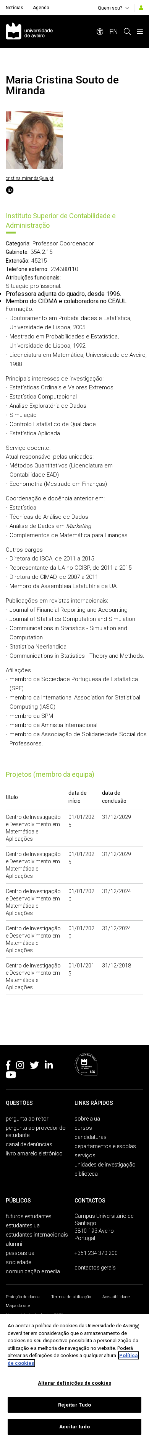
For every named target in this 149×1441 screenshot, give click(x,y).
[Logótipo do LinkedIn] (49, 1067)
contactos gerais (95, 1268)
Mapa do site (18, 1305)
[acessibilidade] (100, 32)
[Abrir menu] (139, 31)
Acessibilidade (116, 1296)
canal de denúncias (29, 1144)
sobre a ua (87, 1119)
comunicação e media (33, 1271)
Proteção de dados (23, 1296)
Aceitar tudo (74, 1427)
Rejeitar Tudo (74, 1405)
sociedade (18, 1262)
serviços (85, 1155)
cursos (83, 1128)
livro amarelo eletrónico (34, 1153)
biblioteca (86, 1174)
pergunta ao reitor (27, 1119)
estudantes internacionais (37, 1235)
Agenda (41, 7)
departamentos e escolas (105, 1146)
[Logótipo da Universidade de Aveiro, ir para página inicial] (29, 32)
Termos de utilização (71, 1296)
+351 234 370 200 (96, 1253)
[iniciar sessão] (141, 7)
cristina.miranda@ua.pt (29, 178)
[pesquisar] (127, 32)
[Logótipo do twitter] (34, 1067)
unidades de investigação (105, 1165)
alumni (14, 1244)
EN (113, 32)
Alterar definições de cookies (74, 1383)
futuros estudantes (29, 1216)
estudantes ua (23, 1225)
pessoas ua (20, 1253)
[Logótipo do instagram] (20, 1067)
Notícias (14, 7)
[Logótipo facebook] (8, 1067)
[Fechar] (136, 1326)
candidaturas (90, 1137)
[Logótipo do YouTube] (11, 1076)
